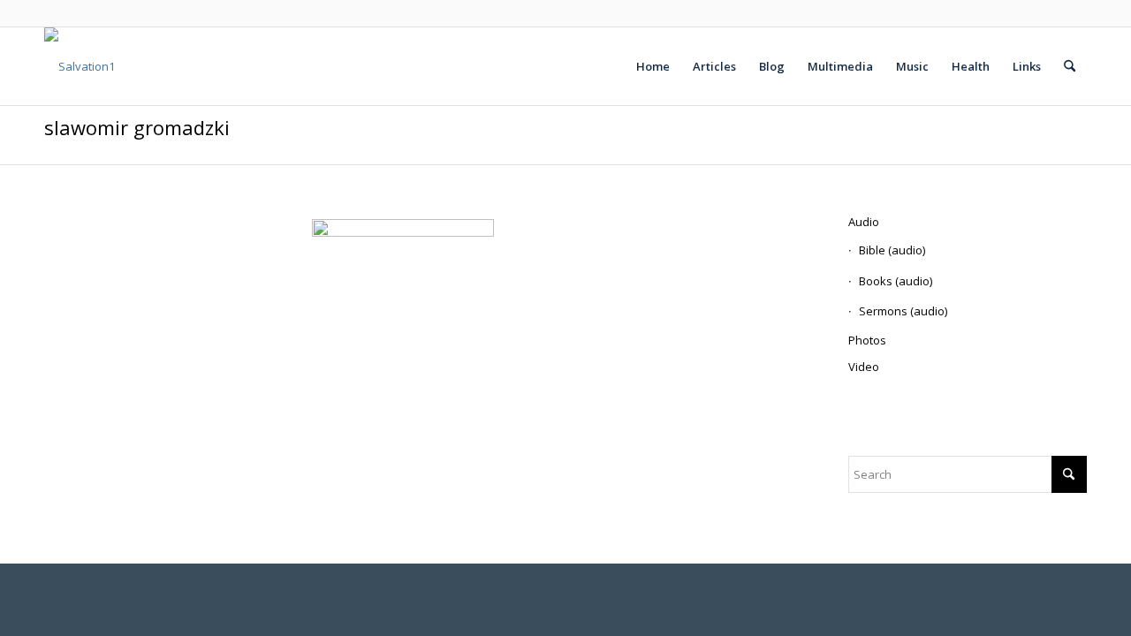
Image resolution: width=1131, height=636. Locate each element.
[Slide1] (79, 66)
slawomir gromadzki (137, 127)
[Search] (1069, 66)
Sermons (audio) (903, 311)
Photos (867, 340)
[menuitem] (653, 66)
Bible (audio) (892, 250)
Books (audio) (895, 281)
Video (863, 367)
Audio (863, 222)
